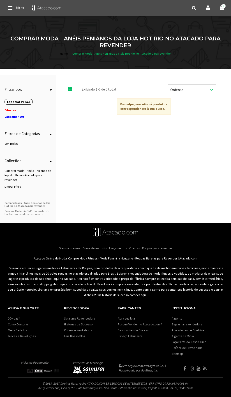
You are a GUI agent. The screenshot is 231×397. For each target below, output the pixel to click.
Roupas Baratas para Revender (156, 258)
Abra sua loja (126, 318)
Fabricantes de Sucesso (134, 330)
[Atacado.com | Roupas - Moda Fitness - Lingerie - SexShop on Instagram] (193, 368)
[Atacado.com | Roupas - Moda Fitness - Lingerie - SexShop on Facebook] (186, 368)
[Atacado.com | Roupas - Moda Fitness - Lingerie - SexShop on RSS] (206, 368)
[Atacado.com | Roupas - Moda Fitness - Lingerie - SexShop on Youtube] (199, 368)
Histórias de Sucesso (78, 324)
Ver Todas (11, 144)
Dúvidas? (14, 318)
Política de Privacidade (187, 348)
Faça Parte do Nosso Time (189, 342)
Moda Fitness (89, 258)
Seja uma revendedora (187, 324)
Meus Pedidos (17, 330)
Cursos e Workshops (78, 330)
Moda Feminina (110, 258)
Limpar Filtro (13, 186)
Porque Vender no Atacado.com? (140, 324)
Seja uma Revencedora (79, 318)
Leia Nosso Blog (74, 336)
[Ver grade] (70, 89)
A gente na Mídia (183, 336)
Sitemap (177, 354)
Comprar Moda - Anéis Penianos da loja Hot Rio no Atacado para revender (28, 175)
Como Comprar (18, 324)
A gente (177, 318)
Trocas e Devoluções (22, 336)
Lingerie (127, 258)
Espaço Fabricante (130, 336)
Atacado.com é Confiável (188, 330)
